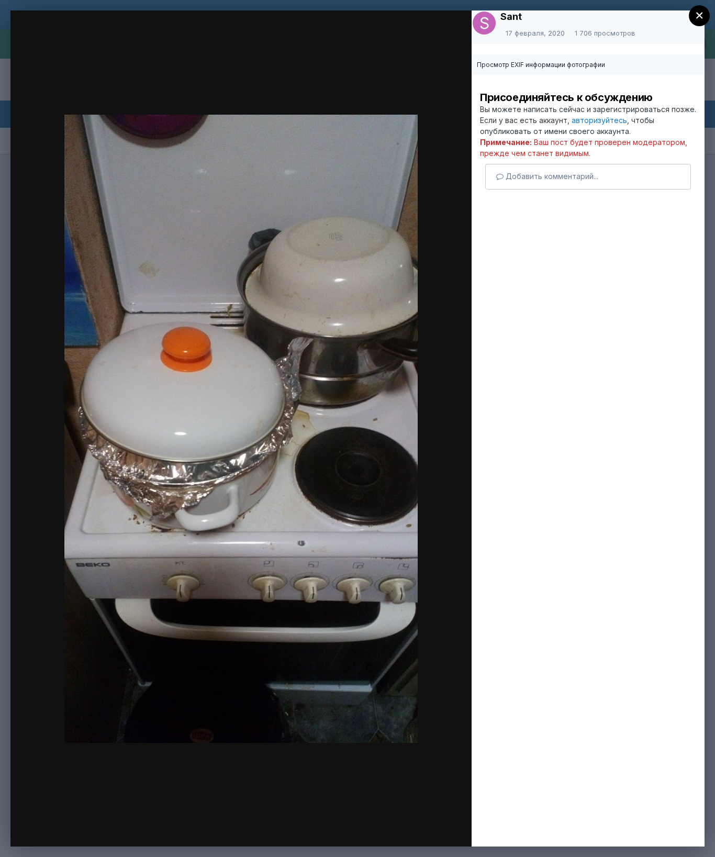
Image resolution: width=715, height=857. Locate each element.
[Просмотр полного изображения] (448, 34)
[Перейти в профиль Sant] (484, 23)
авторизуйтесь (599, 120)
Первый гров (88, 38)
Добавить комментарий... (551, 176)
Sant (511, 16)
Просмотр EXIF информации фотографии (541, 65)
